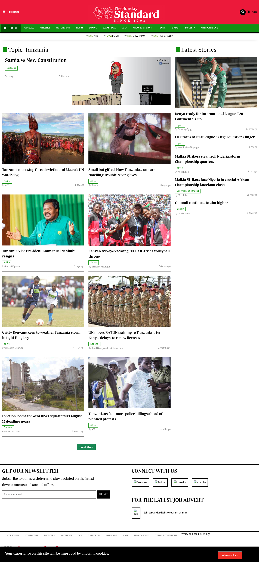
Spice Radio (136, 36)
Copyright (111, 536)
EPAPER (175, 28)
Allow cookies (230, 555)
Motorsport (63, 28)
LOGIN (253, 12)
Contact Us (32, 536)
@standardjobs (157, 512)
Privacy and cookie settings (195, 534)
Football (29, 28)
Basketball (109, 28)
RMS (125, 536)
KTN (93, 36)
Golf (124, 28)
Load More (86, 447)
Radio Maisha (163, 36)
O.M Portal (94, 536)
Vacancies (66, 536)
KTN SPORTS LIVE (209, 28)
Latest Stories (198, 49)
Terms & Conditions (166, 536)
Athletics (45, 28)
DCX (80, 536)
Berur (113, 36)
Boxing (93, 28)
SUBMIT (103, 494)
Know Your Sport (142, 28)
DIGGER (189, 28)
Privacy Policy (141, 536)
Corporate (13, 536)
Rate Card (49, 536)
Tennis (162, 28)
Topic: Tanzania (28, 49)
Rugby (79, 28)
